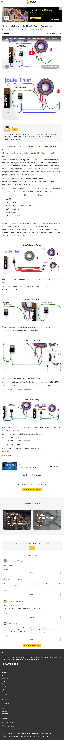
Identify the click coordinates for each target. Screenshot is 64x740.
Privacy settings (47, 733)
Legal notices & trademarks (41, 736)
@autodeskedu (9, 726)
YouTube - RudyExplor (13, 140)
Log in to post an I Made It (32, 489)
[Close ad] (60, 8)
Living (4, 689)
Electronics (23, 30)
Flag (7, 569)
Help (3, 708)
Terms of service (23, 733)
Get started (5, 706)
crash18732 (11, 579)
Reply (32, 573)
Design (4, 681)
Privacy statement (35, 733)
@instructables (9, 722)
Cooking (4, 687)
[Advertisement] (32, 14)
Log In (32, 548)
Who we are (5, 714)
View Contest (54, 466)
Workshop (5, 679)
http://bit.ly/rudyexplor (46, 153)
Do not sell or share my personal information (17, 736)
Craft (3, 684)
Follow (15, 130)
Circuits (15, 30)
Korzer (10, 624)
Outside (4, 692)
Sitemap (4, 711)
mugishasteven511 (13, 561)
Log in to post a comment (32, 645)
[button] (2, 2)
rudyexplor (7, 30)
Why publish (6, 703)
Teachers (5, 694)
